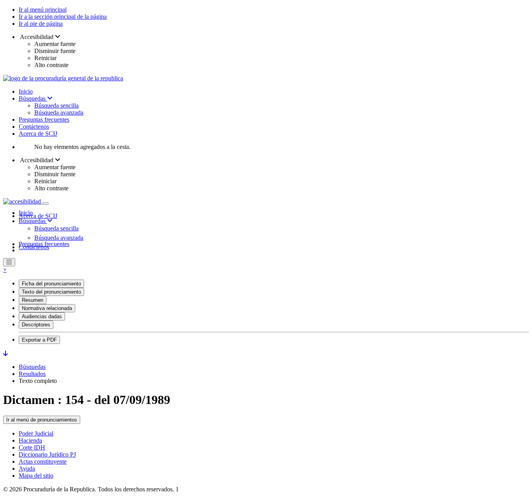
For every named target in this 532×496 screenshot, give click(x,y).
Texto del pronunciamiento (51, 292)
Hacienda (30, 440)
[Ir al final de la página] (5, 353)
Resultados (32, 373)
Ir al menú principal (43, 9)
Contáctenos (34, 126)
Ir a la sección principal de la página (63, 16)
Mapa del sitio (36, 475)
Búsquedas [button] (33, 221)
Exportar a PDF (39, 340)
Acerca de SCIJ (38, 133)
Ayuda (27, 468)
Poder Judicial (36, 433)
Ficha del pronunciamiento (51, 284)
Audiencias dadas (42, 316)
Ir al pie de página (41, 23)
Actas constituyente (43, 461)
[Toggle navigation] (45, 203)
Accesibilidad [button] (37, 37)
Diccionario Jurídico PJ (47, 454)
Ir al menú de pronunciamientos (41, 420)
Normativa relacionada (47, 308)
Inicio (26, 91)
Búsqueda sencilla (56, 105)
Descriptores (36, 325)
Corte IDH (32, 447)
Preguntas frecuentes (44, 119)
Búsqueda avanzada (58, 112)
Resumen (32, 300)
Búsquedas (33, 98)
